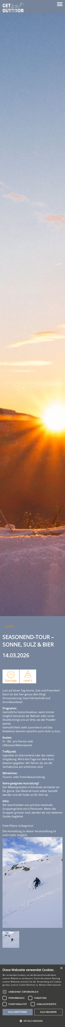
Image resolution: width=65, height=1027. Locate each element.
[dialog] (32, 996)
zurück (9, 626)
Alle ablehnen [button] (48, 1012)
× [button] (61, 968)
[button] (32, 1021)
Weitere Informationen (50, 984)
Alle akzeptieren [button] (17, 1012)
